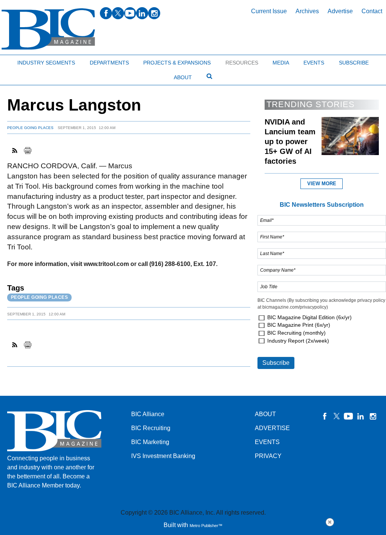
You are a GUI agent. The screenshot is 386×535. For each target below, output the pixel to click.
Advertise (340, 11)
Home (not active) (22, 61)
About (183, 77)
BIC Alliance (147, 414)
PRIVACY (268, 456)
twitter (118, 13)
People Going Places (30, 128)
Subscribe (354, 63)
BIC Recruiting (150, 428)
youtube (130, 13)
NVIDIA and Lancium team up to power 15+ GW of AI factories (290, 141)
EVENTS (267, 442)
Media (281, 63)
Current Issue (269, 11)
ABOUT (265, 414)
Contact (371, 11)
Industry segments (46, 63)
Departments (109, 63)
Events (313, 63)
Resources (241, 63)
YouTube (349, 416)
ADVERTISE (272, 428)
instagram (154, 13)
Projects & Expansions (177, 63)
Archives (307, 11)
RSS (15, 150)
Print (27, 150)
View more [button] (321, 183)
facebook (106, 13)
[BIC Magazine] (48, 29)
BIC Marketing (150, 442)
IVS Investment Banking (163, 456)
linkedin (142, 13)
